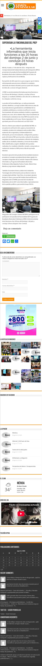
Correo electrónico (8, 285)
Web (3, 292)
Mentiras (15, 433)
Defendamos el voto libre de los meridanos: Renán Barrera (20, 15)
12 (15, 560)
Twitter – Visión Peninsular (10, 610)
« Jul (1, 569)
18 (9, 562)
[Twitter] (40, 23)
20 (21, 562)
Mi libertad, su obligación (19, 458)
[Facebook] (40, 19)
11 (9, 560)
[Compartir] (40, 31)
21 (27, 562)
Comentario (5, 261)
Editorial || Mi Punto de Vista (20, 441)
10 (3, 560)
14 (27, 560)
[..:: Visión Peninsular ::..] (21, 5)
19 (15, 562)
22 (32, 562)
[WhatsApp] (40, 27)
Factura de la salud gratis (19, 449)
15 (32, 560)
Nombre (5, 279)
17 (3, 562)
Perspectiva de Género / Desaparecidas (24, 466)
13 (21, 560)
